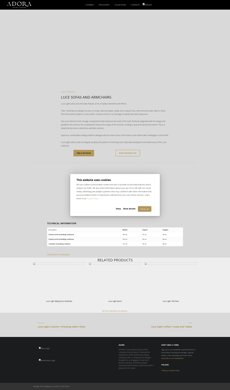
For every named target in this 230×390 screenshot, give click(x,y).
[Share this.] (162, 254)
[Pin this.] (176, 254)
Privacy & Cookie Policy (170, 370)
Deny (118, 208)
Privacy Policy (92, 198)
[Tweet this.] (169, 254)
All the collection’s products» (115, 311)
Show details (129, 208)
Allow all (144, 209)
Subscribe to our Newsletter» (172, 358)
